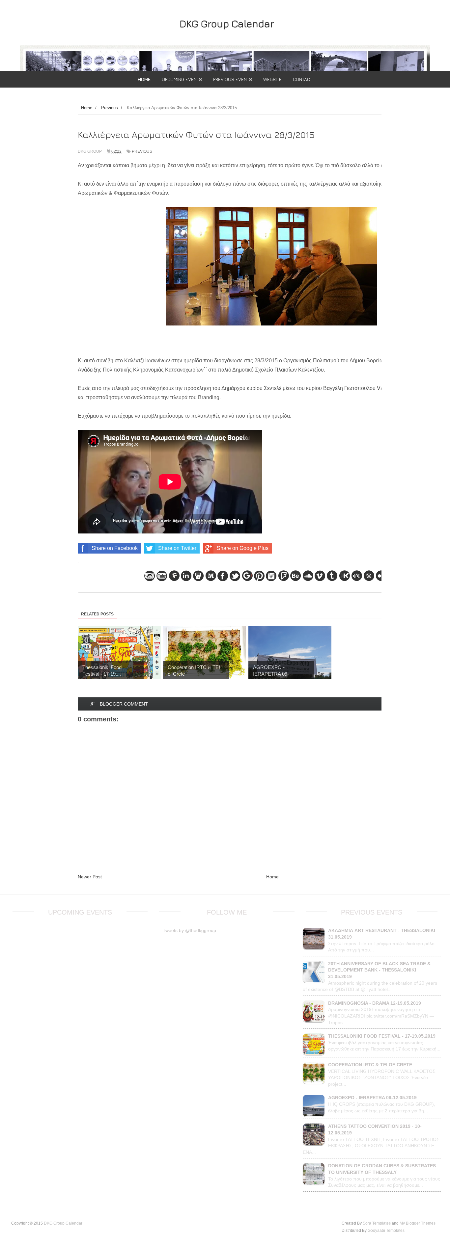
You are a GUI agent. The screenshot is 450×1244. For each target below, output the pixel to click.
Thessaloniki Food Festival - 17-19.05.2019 (382, 1036)
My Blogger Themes (418, 1223)
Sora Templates (377, 1223)
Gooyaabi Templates (386, 1230)
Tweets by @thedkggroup (189, 930)
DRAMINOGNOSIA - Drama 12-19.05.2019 (374, 1003)
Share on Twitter (177, 548)
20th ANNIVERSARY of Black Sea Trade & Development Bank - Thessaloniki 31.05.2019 (379, 970)
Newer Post (90, 876)
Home (272, 876)
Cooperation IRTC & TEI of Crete (370, 1064)
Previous (142, 151)
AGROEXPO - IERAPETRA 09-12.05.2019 (372, 1097)
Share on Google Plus (242, 548)
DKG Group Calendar (227, 24)
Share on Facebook (115, 548)
